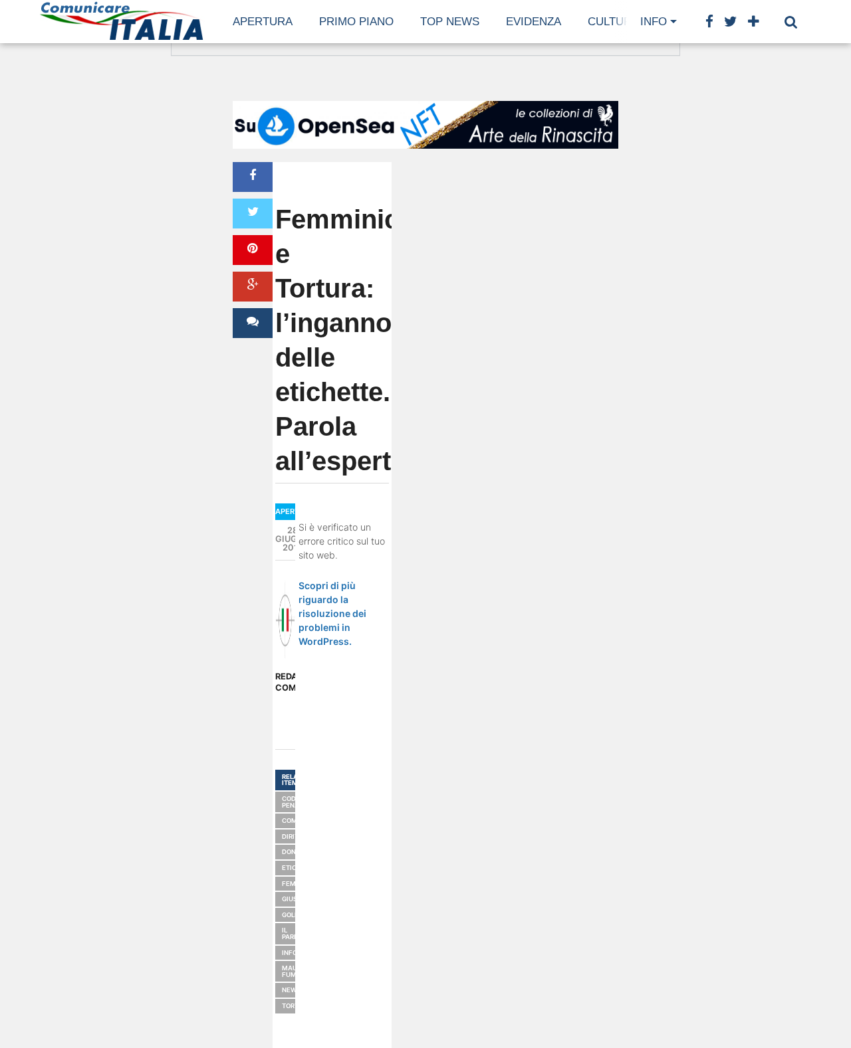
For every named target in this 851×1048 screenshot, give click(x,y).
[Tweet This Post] (253, 213)
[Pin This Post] (253, 250)
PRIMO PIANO (356, 21)
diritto (294, 836)
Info (653, 21)
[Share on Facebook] (253, 177)
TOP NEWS (449, 21)
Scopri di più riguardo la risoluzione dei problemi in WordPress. (332, 613)
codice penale (294, 802)
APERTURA (263, 21)
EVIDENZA (533, 21)
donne (293, 851)
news (291, 990)
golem (293, 914)
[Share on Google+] (253, 287)
